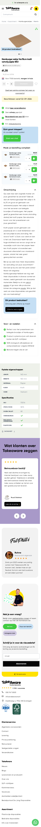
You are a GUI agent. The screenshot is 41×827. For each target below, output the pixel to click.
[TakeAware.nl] (15, 8)
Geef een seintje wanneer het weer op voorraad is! (20, 91)
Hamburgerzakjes (25, 21)
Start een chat (12, 138)
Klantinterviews (8, 788)
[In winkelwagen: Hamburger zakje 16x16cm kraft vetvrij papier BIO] (34, 169)
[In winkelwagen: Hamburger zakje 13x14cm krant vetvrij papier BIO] (34, 158)
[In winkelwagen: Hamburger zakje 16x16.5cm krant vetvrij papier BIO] (34, 180)
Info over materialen (10, 823)
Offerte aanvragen (14, 309)
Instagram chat (10, 633)
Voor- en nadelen (12, 324)
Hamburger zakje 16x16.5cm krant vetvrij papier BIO (15, 176)
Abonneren (21, 663)
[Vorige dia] (16, 516)
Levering (5, 735)
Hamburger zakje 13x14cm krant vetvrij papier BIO (15, 153)
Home (4, 21)
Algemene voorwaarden (11, 727)
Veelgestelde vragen (10, 748)
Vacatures (6, 792)
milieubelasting (15, 124)
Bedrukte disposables (10, 819)
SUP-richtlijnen (7, 783)
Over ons (5, 779)
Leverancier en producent (12, 775)
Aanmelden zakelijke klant (12, 796)
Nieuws (4, 766)
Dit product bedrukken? (11, 49)
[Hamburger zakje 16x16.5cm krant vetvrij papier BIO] (5, 176)
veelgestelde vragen (20, 618)
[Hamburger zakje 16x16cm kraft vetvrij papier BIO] (5, 165)
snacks (23, 288)
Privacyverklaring (9, 740)
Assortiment (12, 21)
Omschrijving (10, 190)
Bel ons (9, 626)
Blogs (4, 771)
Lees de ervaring (12, 504)
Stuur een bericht (26, 626)
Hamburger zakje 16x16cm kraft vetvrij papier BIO (15, 164)
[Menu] (3, 8)
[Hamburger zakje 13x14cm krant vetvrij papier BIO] (5, 154)
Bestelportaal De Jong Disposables (16, 800)
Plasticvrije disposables (11, 814)
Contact (5, 731)
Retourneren (7, 744)
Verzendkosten (7, 752)
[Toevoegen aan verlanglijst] (36, 83)
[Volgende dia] (23, 516)
